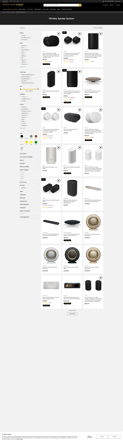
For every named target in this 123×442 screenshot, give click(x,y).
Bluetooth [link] (24, 107)
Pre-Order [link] (24, 101)
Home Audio (8, 12)
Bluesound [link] (25, 45)
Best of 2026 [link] (25, 39)
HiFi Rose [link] (24, 56)
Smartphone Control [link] (27, 111)
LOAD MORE (72, 313)
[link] (22, 137)
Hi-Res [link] (24, 121)
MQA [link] (23, 119)
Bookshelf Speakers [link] (26, 78)
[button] (118, 5)
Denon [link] (24, 51)
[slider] (20, 89)
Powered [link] (24, 123)
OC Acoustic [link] (25, 64)
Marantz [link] (24, 60)
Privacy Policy (19, 439)
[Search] (80, 5)
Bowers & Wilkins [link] (26, 49)
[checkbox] (20, 35)
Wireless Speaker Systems (21, 12)
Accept (102, 436)
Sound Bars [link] (25, 80)
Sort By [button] (95, 27)
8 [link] (23, 176)
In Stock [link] (24, 96)
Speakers (13, 12)
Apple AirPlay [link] (25, 113)
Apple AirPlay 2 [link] (26, 109)
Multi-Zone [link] (25, 115)
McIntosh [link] (24, 62)
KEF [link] (23, 58)
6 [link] (23, 213)
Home (4, 12)
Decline (114, 436)
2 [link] (23, 172)
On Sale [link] (24, 35)
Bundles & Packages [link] (27, 76)
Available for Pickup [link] (26, 98)
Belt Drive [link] (24, 188)
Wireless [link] (24, 117)
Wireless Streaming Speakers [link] (28, 74)
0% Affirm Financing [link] (26, 37)
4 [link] (23, 174)
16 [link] (23, 178)
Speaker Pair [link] (25, 125)
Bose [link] (23, 47)
